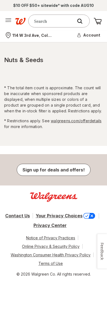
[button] (89, 35)
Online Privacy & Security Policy (51, 246)
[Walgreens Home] (20, 21)
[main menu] (8, 21)
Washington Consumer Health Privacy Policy (51, 255)
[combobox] (52, 21)
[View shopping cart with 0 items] (97, 21)
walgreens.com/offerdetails (76, 120)
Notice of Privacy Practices (50, 237)
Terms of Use (50, 263)
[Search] (82, 21)
